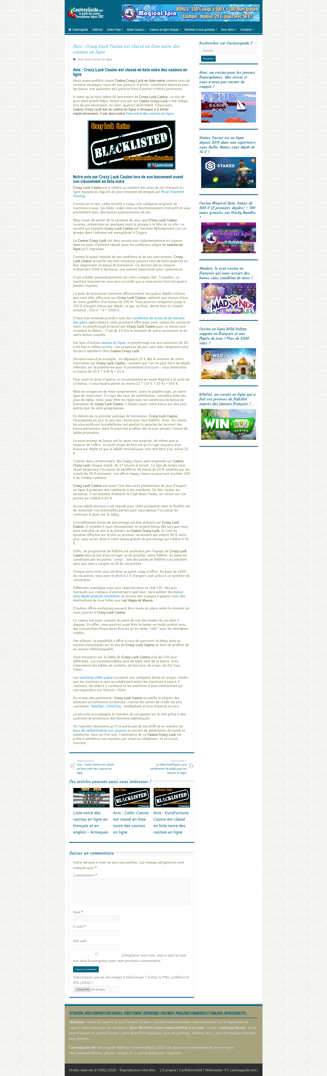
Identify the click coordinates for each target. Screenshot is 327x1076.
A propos (169, 1070)
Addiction (97, 29)
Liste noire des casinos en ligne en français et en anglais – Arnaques (90, 822)
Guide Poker (114, 29)
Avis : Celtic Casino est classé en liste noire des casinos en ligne (131, 822)
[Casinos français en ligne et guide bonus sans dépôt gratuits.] (86, 12)
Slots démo (227, 29)
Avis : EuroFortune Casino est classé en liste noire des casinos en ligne (171, 822)
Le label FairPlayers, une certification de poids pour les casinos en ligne (168, 767)
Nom (78, 912)
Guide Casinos (135, 29)
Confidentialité (190, 1070)
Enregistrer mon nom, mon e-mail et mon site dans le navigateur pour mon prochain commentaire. (129, 957)
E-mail (79, 926)
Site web (79, 940)
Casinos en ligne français (164, 29)
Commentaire (85, 875)
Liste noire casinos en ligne (94, 59)
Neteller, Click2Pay (106, 706)
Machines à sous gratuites (200, 29)
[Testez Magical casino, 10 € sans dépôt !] (191, 12)
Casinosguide (80, 29)
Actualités (246, 29)
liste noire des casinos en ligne (150, 113)
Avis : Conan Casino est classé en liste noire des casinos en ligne (95, 767)
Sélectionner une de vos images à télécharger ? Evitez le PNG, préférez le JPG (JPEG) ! (131, 979)
